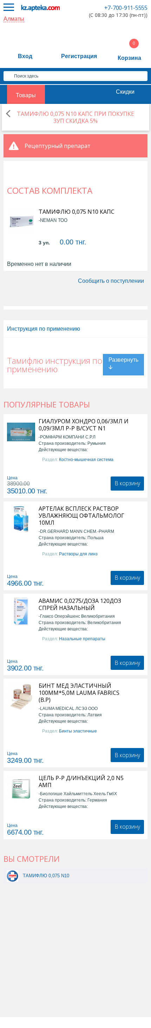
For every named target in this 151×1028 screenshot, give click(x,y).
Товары (26, 95)
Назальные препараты (82, 638)
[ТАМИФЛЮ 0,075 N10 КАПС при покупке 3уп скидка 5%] (12, 875)
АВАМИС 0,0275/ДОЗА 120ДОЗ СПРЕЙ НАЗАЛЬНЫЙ (80, 604)
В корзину (127, 483)
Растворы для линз (78, 554)
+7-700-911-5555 (125, 8)
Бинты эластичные (78, 731)
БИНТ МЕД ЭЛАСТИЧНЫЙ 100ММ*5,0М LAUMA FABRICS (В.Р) (79, 692)
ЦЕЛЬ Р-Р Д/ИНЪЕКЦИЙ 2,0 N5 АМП (81, 781)
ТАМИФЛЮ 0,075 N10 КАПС (76, 211)
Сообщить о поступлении (111, 281)
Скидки (125, 92)
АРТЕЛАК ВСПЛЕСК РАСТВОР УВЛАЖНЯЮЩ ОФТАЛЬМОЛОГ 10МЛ (81, 515)
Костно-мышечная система (86, 459)
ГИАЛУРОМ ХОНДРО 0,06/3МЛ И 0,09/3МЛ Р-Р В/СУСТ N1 (84, 425)
